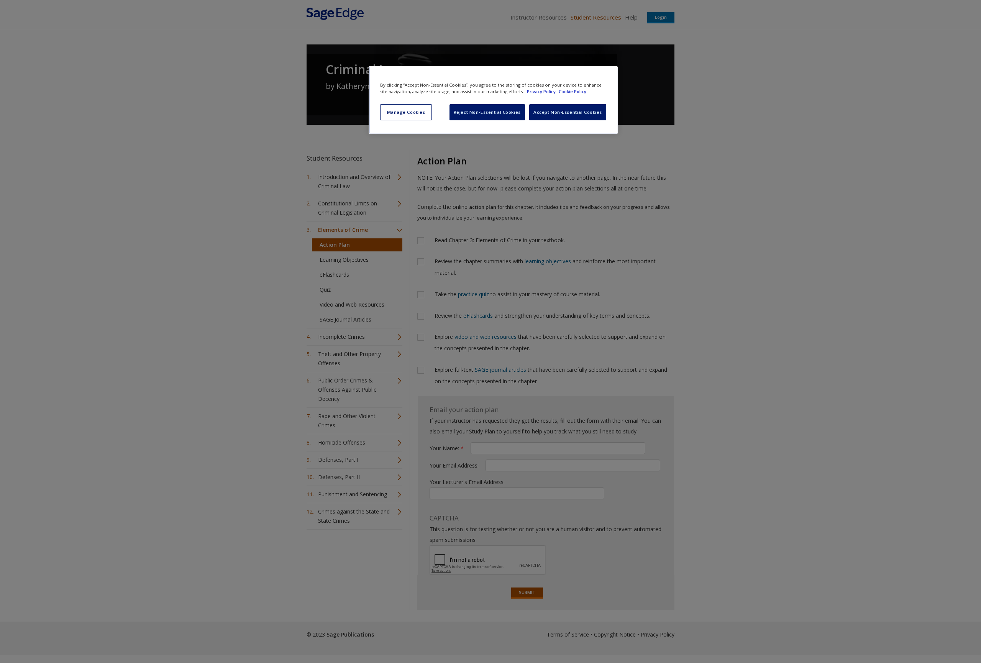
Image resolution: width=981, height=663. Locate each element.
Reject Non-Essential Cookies (487, 112)
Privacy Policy (542, 91)
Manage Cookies (406, 112)
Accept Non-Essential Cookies (567, 112)
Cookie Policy (572, 91)
